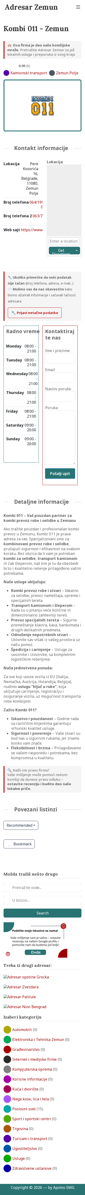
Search (43, 913)
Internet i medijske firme (34, 1059)
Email (50, 369)
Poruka (51, 407)
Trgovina (20, 1128)
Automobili (22, 1029)
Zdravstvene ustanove (31, 1168)
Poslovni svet (24, 1108)
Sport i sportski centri (31, 1118)
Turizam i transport (29, 1138)
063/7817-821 (41, 218)
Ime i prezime (57, 350)
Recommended (19, 825)
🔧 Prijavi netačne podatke (34, 312)
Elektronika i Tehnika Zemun (38, 1039)
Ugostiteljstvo (24, 1148)
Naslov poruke (58, 388)
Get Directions (61, 251)
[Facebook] (11, 264)
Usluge (18, 1158)
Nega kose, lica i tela (30, 1099)
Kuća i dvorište (25, 1089)
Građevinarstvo (26, 1049)
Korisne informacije (29, 1079)
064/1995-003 (38, 205)
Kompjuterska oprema (32, 1069)
